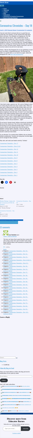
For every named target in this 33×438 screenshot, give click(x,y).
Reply (5, 249)
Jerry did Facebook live (16, 54)
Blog (4, 13)
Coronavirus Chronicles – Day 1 (8, 175)
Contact (5, 11)
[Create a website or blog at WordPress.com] (0, 413)
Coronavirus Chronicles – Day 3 (8, 169)
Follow (4, 380)
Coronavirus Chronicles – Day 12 (9, 149)
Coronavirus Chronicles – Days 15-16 (10, 146)
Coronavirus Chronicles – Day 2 (8, 172)
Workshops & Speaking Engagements (13, 16)
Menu (2, 5)
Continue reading (16, 433)
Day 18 (14, 220)
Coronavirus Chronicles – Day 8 (8, 161)
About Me (6, 10)
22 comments (28, 30)
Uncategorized (21, 30)
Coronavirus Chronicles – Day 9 (8, 158)
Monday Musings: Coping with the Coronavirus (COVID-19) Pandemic (7, 203)
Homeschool (19, 220)
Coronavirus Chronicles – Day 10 (9, 155)
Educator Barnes (4, 2)
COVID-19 (9, 220)
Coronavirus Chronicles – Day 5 (8, 163)
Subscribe (25, 428)
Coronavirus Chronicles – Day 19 (9, 223)
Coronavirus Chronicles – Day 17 (9, 143)
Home (5, 8)
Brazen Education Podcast (10, 18)
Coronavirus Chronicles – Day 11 (9, 152)
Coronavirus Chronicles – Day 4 (8, 166)
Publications (6, 15)
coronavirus (3, 220)
